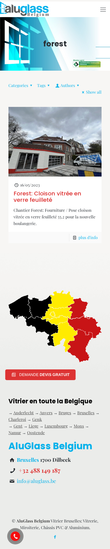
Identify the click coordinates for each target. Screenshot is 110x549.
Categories (18, 85)
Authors (67, 85)
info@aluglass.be (36, 480)
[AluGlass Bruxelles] (24, 9)
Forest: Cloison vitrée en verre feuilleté (47, 197)
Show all (94, 92)
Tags (41, 85)
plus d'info (88, 237)
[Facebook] (55, 536)
